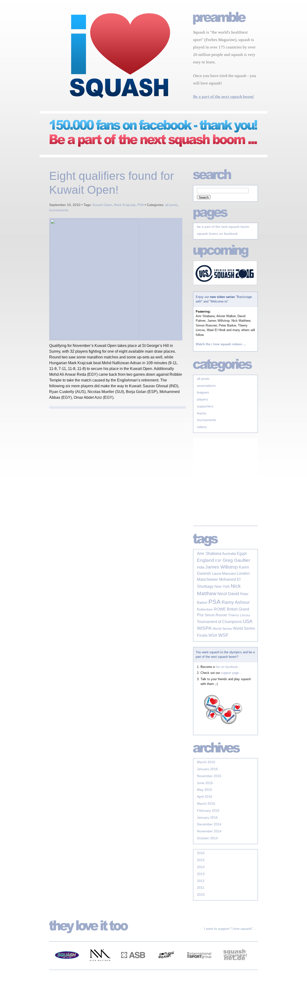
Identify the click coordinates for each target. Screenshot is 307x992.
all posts (171, 205)
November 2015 (209, 776)
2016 (201, 853)
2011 (200, 887)
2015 (201, 860)
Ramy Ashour (236, 602)
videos (202, 427)
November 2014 (209, 831)
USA (247, 621)
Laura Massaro (224, 573)
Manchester (207, 579)
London (243, 573)
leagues (203, 392)
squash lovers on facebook (217, 234)
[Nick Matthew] (100, 967)
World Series (222, 628)
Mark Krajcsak (125, 205)
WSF (223, 635)
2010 (201, 894)
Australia (229, 554)
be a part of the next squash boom (223, 227)
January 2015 (207, 817)
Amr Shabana (209, 553)
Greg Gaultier (236, 560)
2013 (201, 874)
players (202, 399)
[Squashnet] (235, 967)
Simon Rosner (216, 615)
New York (222, 586)
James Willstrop (221, 566)
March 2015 (206, 803)
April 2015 (204, 796)
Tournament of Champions (219, 622)
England (205, 560)
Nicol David (228, 593)
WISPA (204, 628)
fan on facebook (227, 667)
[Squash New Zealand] (67, 967)
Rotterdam (205, 609)
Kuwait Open (102, 205)
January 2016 (207, 769)
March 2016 (206, 762)
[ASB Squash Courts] (133, 967)
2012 (201, 881)
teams (201, 413)
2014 (201, 867)
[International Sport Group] (199, 967)
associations (206, 385)
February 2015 (208, 810)
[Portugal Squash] (166, 967)
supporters (205, 406)
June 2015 (205, 783)
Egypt (242, 553)
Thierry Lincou (239, 615)
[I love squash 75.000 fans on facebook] (149, 147)
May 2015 (204, 790)
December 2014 (209, 824)
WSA (212, 635)
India (200, 567)
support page (230, 673)
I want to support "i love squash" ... (230, 929)
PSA (140, 205)
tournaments (58, 210)
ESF (218, 561)
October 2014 (207, 838)
